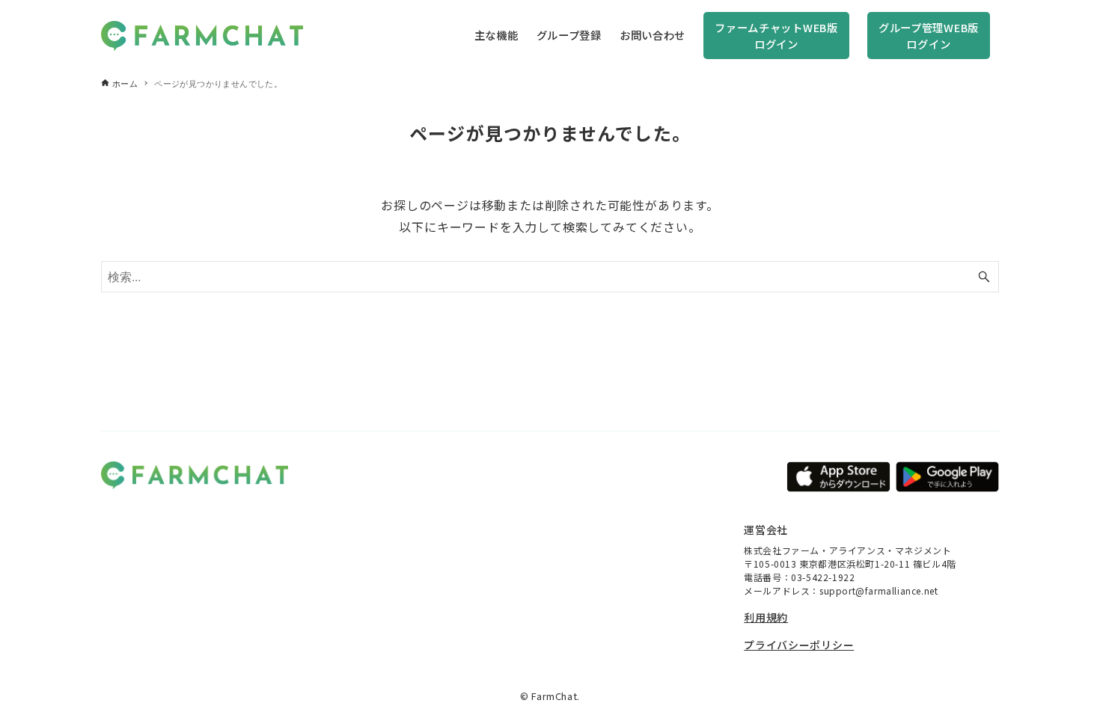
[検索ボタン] (984, 276)
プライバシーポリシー (799, 644)
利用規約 (766, 617)
